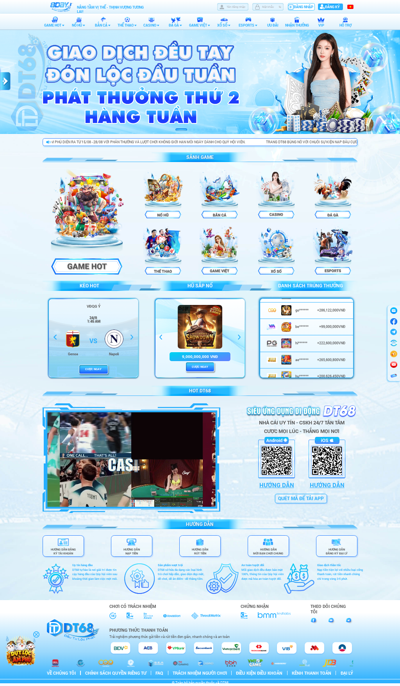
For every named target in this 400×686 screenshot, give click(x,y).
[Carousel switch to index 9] (219, 129)
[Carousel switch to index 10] (223, 129)
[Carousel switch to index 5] (202, 129)
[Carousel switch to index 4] (198, 129)
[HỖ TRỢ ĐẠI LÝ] (394, 343)
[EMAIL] (394, 364)
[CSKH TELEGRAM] (394, 332)
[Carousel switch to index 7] (211, 129)
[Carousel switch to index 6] (206, 129)
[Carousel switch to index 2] (190, 129)
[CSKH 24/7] (394, 310)
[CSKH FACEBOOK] (394, 321)
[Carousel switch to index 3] (194, 129)
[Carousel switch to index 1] (181, 129)
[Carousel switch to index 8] (215, 129)
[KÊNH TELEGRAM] (394, 353)
